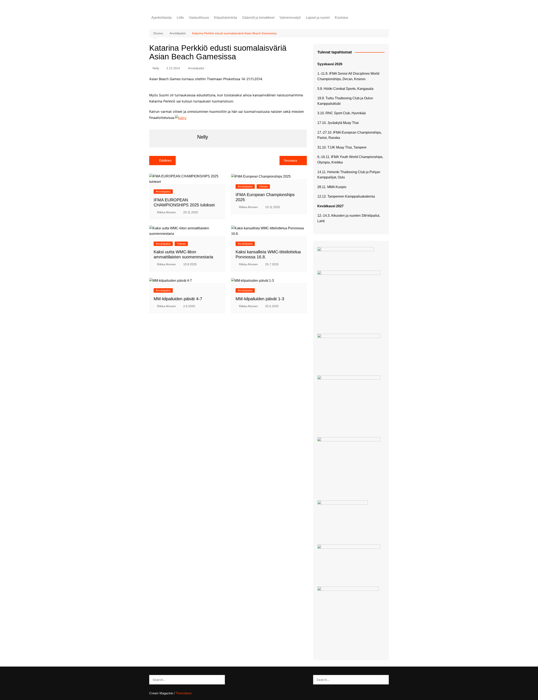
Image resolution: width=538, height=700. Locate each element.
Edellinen (165, 160)
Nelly (156, 68)
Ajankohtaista (161, 17)
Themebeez (183, 693)
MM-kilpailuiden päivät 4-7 (178, 298)
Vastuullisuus (199, 17)
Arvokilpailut (196, 68)
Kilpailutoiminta (225, 17)
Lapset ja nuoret (318, 17)
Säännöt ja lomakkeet (258, 17)
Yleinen (263, 186)
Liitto (180, 17)
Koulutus (341, 17)
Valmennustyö (290, 17)
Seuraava (290, 160)
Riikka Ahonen (166, 212)
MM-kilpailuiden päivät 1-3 (260, 298)
